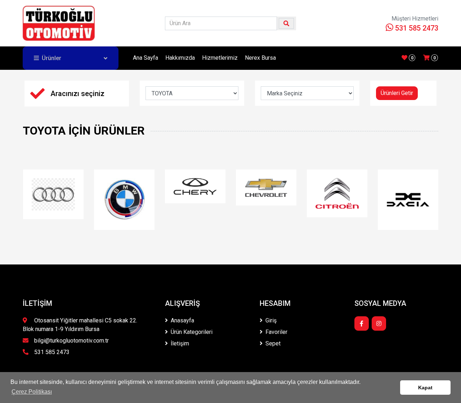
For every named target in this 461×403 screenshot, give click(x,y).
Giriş (271, 320)
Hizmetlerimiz (220, 57)
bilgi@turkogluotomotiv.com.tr (71, 340)
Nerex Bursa (260, 57)
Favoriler (276, 332)
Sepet (273, 343)
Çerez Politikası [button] (32, 392)
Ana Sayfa (145, 57)
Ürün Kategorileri (191, 332)
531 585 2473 (415, 28)
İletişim (180, 343)
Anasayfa (182, 320)
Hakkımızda (180, 57)
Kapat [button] (425, 387)
